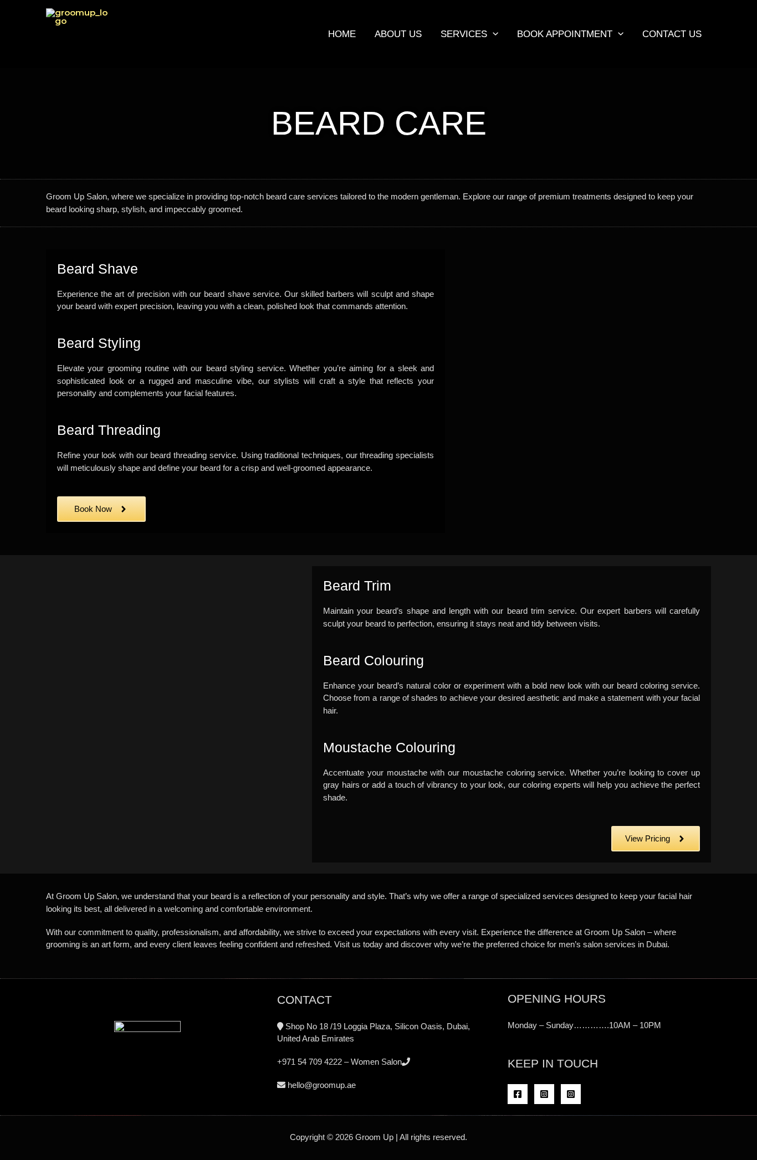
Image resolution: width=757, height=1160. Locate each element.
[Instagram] (544, 1094)
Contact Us (672, 34)
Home (342, 34)
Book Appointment (564, 34)
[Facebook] (518, 1094)
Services (464, 34)
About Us (398, 34)
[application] (492, 34)
